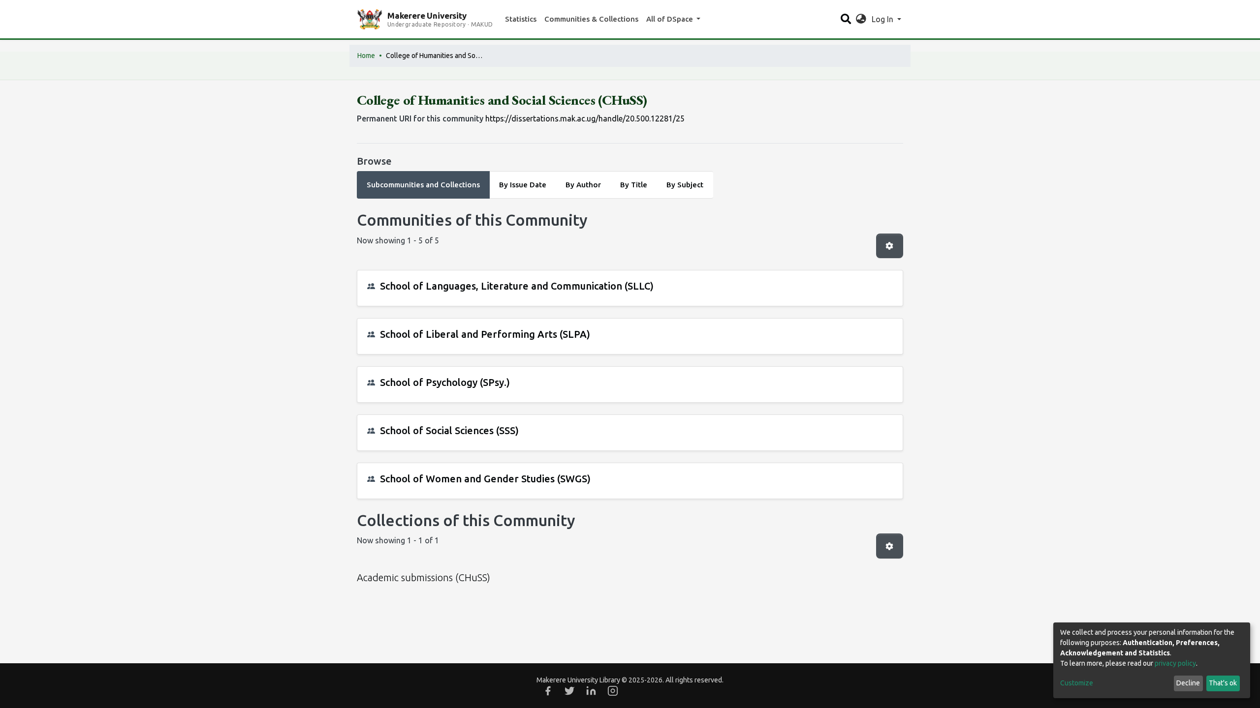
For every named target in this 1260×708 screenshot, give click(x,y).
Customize (1076, 683)
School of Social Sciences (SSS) (449, 430)
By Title (633, 184)
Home (366, 55)
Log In (883, 19)
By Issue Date (522, 184)
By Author (583, 184)
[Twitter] (569, 690)
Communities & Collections (591, 19)
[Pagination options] (889, 246)
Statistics (520, 19)
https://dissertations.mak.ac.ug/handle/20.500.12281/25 (585, 118)
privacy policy (1175, 663)
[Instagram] (612, 690)
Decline (1188, 683)
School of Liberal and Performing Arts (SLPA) (485, 334)
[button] (861, 19)
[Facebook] (547, 690)
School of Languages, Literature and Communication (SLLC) (517, 286)
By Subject (684, 184)
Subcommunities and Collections (423, 184)
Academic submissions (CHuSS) (423, 577)
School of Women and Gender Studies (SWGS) (485, 478)
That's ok (1223, 683)
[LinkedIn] (591, 690)
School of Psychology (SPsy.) (445, 382)
